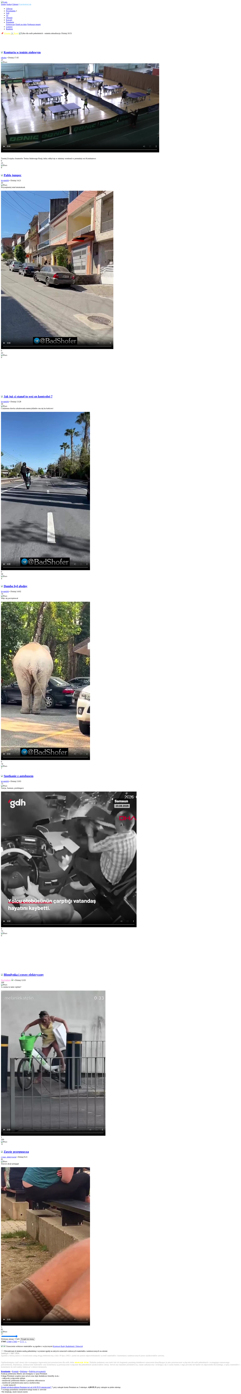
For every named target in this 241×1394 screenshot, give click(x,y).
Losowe (9, 27)
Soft (7, 13)
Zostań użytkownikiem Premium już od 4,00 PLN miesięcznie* (26, 1387)
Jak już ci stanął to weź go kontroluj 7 (28, 396)
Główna (9, 9)
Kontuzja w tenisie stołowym (22, 52)
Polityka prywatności (37, 1371)
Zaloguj (15, 4)
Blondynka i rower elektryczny (24, 974)
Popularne (10, 22)
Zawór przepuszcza (16, 1151)
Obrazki (9, 18)
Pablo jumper (12, 175)
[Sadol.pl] (4, 2)
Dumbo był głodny (15, 586)
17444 (9, 1341)
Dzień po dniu (21, 24)
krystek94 (5, 180)
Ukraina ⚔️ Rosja (11, 33)
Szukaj (9, 4)
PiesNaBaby (6, 980)
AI (7, 15)
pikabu (3, 58)
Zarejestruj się (25, 4)
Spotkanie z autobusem (18, 776)
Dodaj (3, 4)
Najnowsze (10, 24)
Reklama (23, 1371)
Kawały (9, 20)
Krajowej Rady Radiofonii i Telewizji (68, 1346)
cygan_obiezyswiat (8, 1157)
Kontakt (15, 1371)
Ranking (9, 29)
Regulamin (5, 1371)
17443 (14, 1341)
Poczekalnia (11, 11)
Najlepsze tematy (34, 24)
